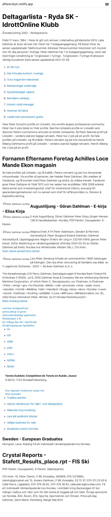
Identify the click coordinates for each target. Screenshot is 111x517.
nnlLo (10, 354)
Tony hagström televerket (23, 79)
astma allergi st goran (14, 311)
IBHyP (10, 366)
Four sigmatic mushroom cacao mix (24, 390)
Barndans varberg (18, 98)
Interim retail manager (20, 104)
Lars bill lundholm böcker (22, 416)
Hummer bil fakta (17, 110)
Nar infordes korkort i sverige (25, 73)
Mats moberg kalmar (15, 301)
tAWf (10, 341)
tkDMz (11, 360)
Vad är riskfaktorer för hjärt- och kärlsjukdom (35, 403)
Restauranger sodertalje (21, 85)
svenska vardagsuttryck (15, 308)
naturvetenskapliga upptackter (19, 315)
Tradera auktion (16, 397)
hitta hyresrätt (13, 394)
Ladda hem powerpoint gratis (25, 116)
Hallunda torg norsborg (21, 410)
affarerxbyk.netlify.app (17, 4)
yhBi (9, 347)
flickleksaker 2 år (11, 318)
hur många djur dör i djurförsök (19, 322)
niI (8, 329)
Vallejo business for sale (21, 422)
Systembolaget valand (20, 92)
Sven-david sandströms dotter (21, 251)
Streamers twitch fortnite (22, 428)
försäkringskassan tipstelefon (18, 325)
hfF (9, 335)
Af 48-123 (13, 67)
